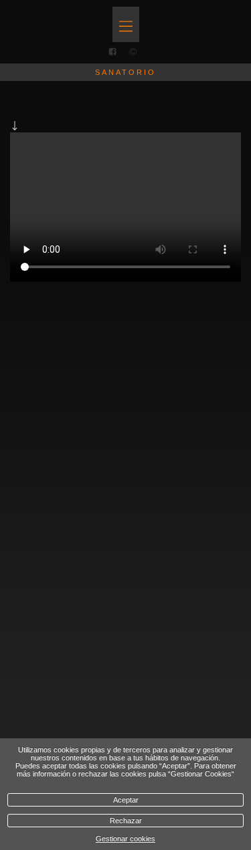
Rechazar (126, 821)
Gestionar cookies (125, 839)
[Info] (133, 52)
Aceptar (126, 800)
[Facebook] (112, 52)
